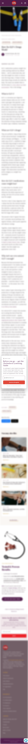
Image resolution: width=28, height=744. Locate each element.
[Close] (24, 358)
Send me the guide (14, 382)
